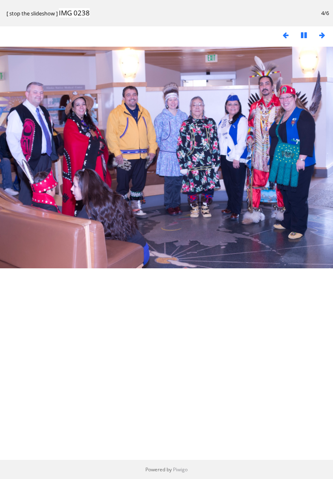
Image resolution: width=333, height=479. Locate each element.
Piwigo (180, 469)
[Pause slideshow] (303, 35)
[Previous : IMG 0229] (285, 35)
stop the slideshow (32, 13)
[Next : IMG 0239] (322, 35)
